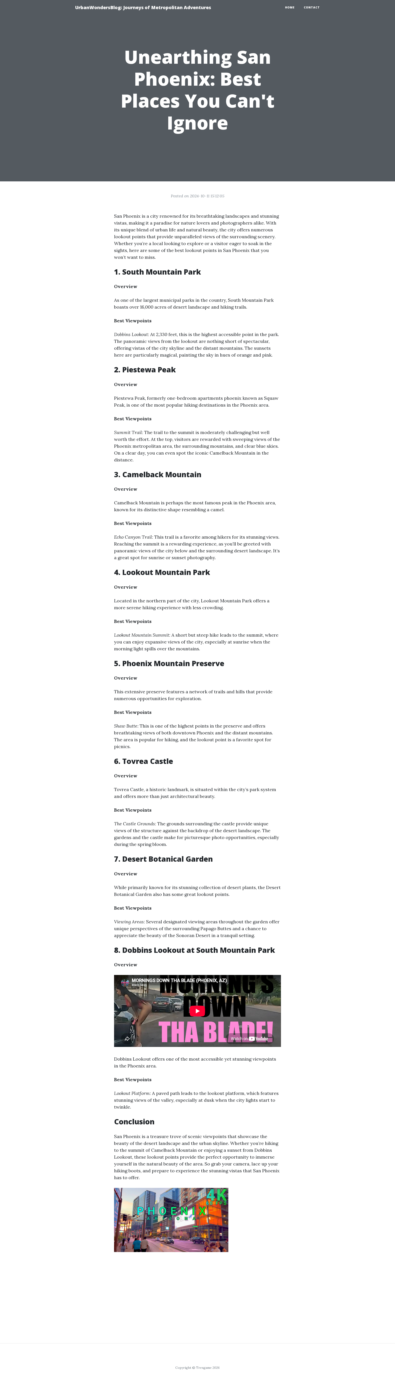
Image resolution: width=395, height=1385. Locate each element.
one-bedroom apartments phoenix (204, 398)
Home (290, 7)
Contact (312, 7)
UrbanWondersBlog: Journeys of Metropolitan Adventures (143, 7)
